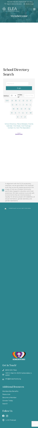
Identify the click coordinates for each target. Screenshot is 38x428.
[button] (3, 415)
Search (5, 404)
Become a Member (9, 397)
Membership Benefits (10, 391)
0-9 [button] (7, 101)
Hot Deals (17, 126)
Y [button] (21, 117)
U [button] (23, 113)
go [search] (20, 88)
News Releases (22, 124)
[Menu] (34, 9)
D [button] (23, 101)
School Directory (10, 124)
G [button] (12, 105)
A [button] (12, 101)
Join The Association (23, 128)
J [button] (23, 105)
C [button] (19, 101)
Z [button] (25, 117)
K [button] (26, 105)
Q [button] (29, 109)
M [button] (13, 109)
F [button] (30, 101)
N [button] (17, 109)
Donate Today (7, 400)
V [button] (26, 113)
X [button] (17, 117)
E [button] (27, 101)
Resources (6, 394)
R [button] (11, 113)
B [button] (15, 101)
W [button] (31, 113)
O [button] (21, 109)
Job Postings (25, 126)
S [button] (15, 113)
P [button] (25, 109)
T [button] (19, 113)
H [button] (16, 105)
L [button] (30, 105)
